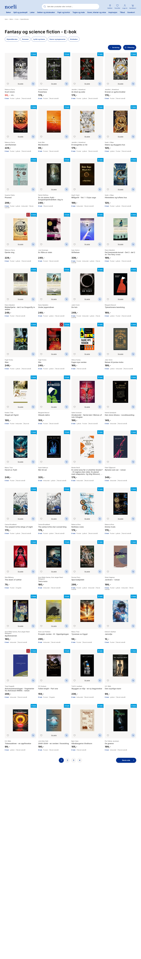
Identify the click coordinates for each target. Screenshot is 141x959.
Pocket (12, 98)
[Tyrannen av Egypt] (87, 609)
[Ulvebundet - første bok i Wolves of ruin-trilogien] (87, 390)
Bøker (11, 19)
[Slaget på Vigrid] (20, 390)
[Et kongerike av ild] (87, 120)
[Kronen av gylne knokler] (120, 67)
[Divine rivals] (120, 502)
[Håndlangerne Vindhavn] (87, 719)
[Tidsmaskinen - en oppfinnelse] (20, 719)
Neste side (126, 760)
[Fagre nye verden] (87, 337)
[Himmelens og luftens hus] (120, 173)
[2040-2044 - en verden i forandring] (54, 719)
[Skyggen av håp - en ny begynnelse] (87, 664)
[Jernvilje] (120, 609)
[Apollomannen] (20, 609)
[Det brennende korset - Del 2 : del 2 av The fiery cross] (120, 227)
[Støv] (20, 337)
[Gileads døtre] (54, 390)
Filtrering (130, 47)
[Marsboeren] (54, 120)
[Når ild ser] (54, 445)
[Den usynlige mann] (120, 664)
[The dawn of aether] (20, 555)
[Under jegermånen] (54, 282)
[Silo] (54, 337)
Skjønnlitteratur (24, 19)
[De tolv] (87, 282)
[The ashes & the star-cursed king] (54, 502)
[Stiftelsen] (87, 227)
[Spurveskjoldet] (87, 555)
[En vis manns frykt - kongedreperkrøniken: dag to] (54, 173)
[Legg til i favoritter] (8, 84)
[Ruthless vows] (87, 502)
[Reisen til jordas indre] (120, 337)
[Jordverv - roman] (120, 555)
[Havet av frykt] (20, 445)
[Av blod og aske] (87, 67)
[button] (117, 6)
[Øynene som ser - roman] (120, 445)
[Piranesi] (20, 173)
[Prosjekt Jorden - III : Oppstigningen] (54, 609)
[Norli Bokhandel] (11, 7)
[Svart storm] (20, 67)
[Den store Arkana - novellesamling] (120, 390)
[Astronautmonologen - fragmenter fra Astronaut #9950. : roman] (20, 664)
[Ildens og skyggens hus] (120, 120)
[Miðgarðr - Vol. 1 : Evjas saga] (87, 173)
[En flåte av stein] (54, 227)
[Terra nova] (54, 555)
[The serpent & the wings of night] (20, 502)
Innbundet (24, 206)
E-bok (16, 19)
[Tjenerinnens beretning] (120, 282)
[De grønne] (120, 719)
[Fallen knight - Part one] (54, 664)
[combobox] (70, 6)
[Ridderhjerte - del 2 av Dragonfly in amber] (20, 282)
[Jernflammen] (20, 120)
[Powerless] (54, 67)
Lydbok (18, 98)
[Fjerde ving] (20, 227)
